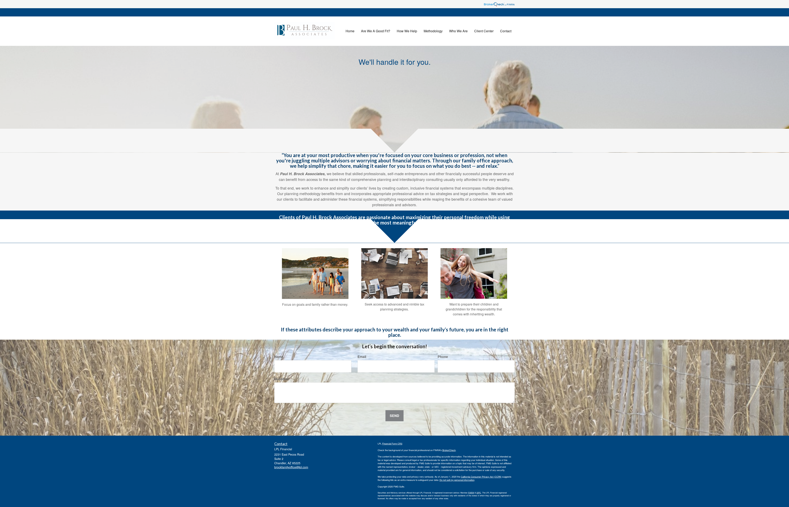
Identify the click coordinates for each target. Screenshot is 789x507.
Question (281, 379)
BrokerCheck (449, 450)
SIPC (478, 492)
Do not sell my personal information (456, 480)
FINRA (471, 492)
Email (362, 356)
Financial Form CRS (392, 443)
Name (278, 356)
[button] (375, 31)
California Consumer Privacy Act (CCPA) (481, 476)
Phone (443, 356)
